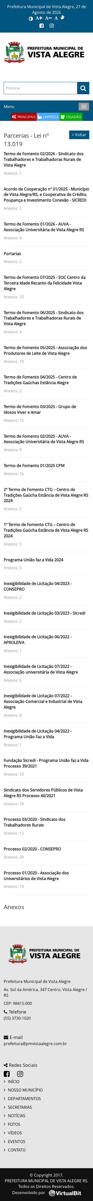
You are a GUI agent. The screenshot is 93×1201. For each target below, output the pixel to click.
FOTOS (14, 1124)
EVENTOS (16, 1141)
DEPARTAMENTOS (24, 1098)
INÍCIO (13, 1081)
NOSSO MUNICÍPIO (25, 1090)
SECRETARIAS (20, 1107)
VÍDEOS (15, 1133)
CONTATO (17, 1150)
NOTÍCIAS (16, 1115)
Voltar (80, 134)
